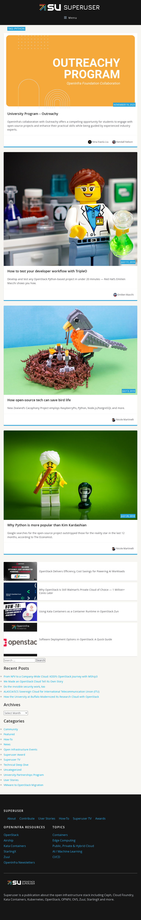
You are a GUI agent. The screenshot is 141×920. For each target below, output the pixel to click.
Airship (8, 840)
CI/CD (56, 857)
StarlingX (10, 851)
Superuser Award (14, 754)
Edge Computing (64, 840)
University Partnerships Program (24, 775)
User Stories (11, 780)
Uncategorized (12, 769)
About (11, 818)
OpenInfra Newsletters (19, 862)
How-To (8, 739)
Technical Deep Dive (16, 764)
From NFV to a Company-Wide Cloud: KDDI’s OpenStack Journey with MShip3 (50, 676)
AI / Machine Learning (67, 851)
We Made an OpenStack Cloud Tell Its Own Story (33, 681)
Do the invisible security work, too (24, 686)
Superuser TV (12, 759)
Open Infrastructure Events (20, 749)
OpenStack (11, 835)
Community (11, 729)
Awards (100, 818)
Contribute (27, 818)
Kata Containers (15, 846)
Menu (72, 17)
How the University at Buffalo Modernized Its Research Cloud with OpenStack (51, 696)
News (7, 744)
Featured (9, 734)
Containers (60, 835)
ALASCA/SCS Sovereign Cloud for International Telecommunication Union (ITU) (51, 691)
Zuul (7, 857)
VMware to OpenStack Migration (23, 785)
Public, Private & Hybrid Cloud (73, 846)
